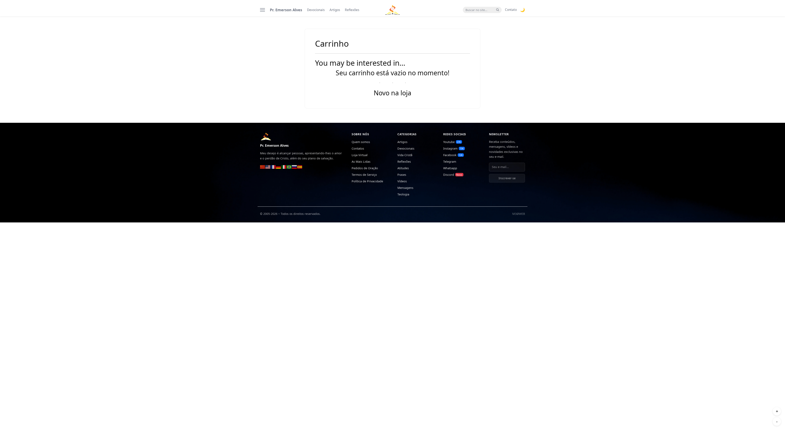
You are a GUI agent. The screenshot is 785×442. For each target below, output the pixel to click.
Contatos (358, 148)
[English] (268, 166)
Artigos (335, 10)
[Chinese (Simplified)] (262, 166)
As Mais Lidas (361, 161)
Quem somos (361, 142)
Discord (452, 175)
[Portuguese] (289, 166)
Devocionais (316, 10)
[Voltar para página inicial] (266, 136)
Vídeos (402, 181)
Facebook (453, 155)
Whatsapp (450, 168)
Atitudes (403, 168)
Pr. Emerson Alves (286, 9)
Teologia (403, 194)
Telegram (449, 161)
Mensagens (405, 188)
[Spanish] (300, 166)
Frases (401, 175)
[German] (278, 166)
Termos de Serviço (364, 175)
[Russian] (294, 166)
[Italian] (284, 166)
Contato (511, 10)
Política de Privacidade (367, 181)
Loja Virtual (360, 155)
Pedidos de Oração (365, 168)
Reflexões (352, 10)
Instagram (453, 148)
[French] (273, 166)
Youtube (452, 142)
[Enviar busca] (497, 10)
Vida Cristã (404, 155)
